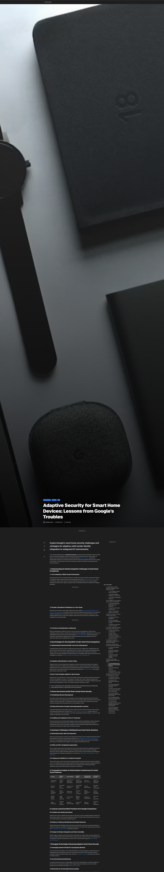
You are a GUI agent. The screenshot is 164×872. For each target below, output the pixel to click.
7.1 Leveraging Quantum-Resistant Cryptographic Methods (114, 665)
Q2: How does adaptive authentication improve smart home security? (114, 694)
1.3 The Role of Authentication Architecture (114, 598)
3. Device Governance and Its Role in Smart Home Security (113, 615)
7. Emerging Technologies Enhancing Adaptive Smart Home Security (113, 660)
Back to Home (48, 2)
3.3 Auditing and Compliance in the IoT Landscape (114, 625)
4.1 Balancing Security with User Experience (113, 631)
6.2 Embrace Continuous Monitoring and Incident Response (113, 652)
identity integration (84, 558)
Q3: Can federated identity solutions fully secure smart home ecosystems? (114, 699)
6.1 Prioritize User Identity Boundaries (113, 648)
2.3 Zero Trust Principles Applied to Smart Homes (113, 611)
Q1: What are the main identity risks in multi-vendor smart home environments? (114, 690)
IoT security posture (88, 669)
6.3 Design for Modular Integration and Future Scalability (113, 656)
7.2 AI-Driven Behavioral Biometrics (113, 668)
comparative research (82, 854)
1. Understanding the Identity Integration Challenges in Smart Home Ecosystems (112, 588)
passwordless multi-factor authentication (88, 738)
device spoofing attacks (81, 634)
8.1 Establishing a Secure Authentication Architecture (114, 677)
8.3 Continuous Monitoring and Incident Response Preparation (113, 686)
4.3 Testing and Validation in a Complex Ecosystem (114, 637)
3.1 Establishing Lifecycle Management (113, 618)
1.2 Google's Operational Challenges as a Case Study (114, 595)
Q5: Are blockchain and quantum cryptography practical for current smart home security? (113, 709)
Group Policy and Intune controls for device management (75, 655)
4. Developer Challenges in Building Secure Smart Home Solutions (113, 628)
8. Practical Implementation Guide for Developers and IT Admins (113, 674)
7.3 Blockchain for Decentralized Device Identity (114, 671)
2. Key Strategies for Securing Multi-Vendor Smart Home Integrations (113, 601)
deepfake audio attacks (74, 865)
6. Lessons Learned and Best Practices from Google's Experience (113, 645)
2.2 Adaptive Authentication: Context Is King (114, 608)
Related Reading (111, 713)
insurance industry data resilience (80, 711)
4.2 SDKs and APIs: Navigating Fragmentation (113, 634)
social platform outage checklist (59, 828)
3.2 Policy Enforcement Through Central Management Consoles (114, 621)
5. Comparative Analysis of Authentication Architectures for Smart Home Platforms (112, 641)
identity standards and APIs (89, 579)
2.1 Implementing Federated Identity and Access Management (113, 605)
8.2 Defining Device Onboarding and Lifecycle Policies (113, 681)
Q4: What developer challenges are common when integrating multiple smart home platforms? (114, 703)
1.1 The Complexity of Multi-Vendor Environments (114, 592)
